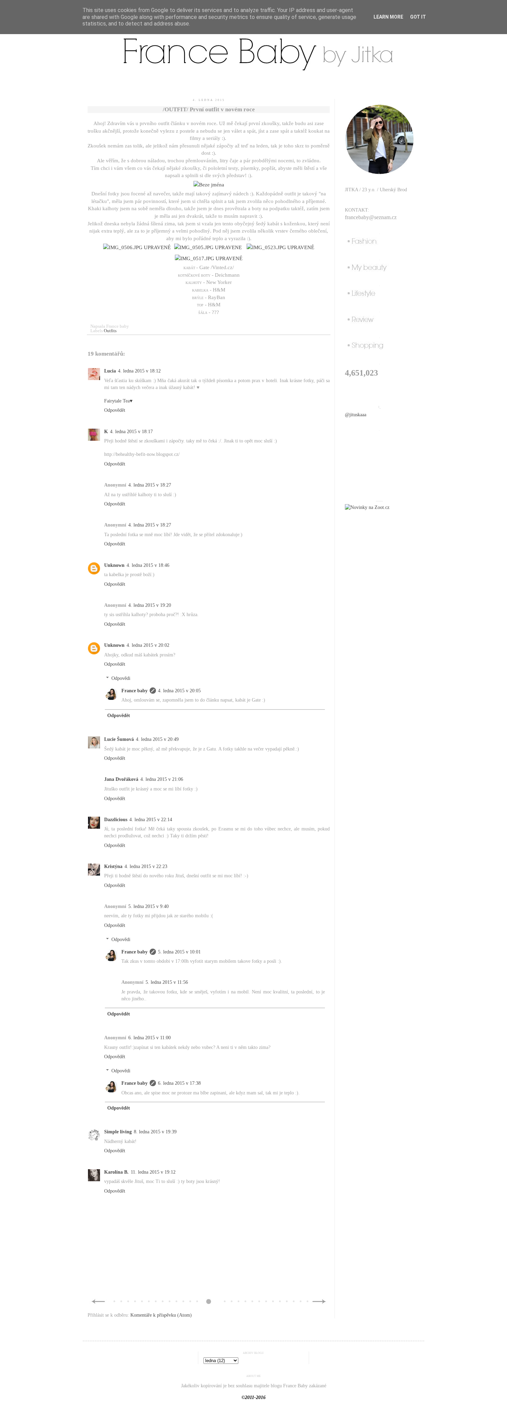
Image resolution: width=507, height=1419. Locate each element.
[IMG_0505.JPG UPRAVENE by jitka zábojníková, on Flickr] (207, 247)
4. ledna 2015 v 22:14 (150, 819)
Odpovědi (120, 678)
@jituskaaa (355, 414)
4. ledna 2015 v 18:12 (139, 371)
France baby (134, 690)
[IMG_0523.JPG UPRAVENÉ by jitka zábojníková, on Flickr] (280, 247)
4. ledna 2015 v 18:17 (131, 431)
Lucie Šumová (119, 739)
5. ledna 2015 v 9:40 (148, 906)
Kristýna (113, 866)
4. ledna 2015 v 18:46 (148, 565)
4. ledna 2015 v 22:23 (146, 866)
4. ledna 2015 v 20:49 (157, 739)
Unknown (114, 565)
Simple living (118, 1131)
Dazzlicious (115, 819)
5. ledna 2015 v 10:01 (179, 951)
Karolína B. (116, 1172)
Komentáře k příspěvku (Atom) (161, 1315)
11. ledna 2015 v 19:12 (153, 1172)
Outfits (110, 330)
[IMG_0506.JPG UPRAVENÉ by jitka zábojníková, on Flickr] (136, 247)
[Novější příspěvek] (98, 1303)
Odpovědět (114, 410)
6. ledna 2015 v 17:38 (179, 1083)
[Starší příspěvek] (319, 1303)
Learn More (388, 17)
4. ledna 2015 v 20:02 (148, 645)
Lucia (110, 371)
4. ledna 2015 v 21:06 (161, 779)
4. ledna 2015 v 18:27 (149, 485)
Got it (418, 17)
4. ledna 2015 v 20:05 (179, 690)
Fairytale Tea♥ (118, 401)
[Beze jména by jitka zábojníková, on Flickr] (209, 184)
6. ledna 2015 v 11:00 (149, 1037)
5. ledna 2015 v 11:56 (167, 982)
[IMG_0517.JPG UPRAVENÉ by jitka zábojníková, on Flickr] (208, 258)
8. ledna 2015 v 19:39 (155, 1131)
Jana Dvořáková (121, 779)
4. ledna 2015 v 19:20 (149, 605)
